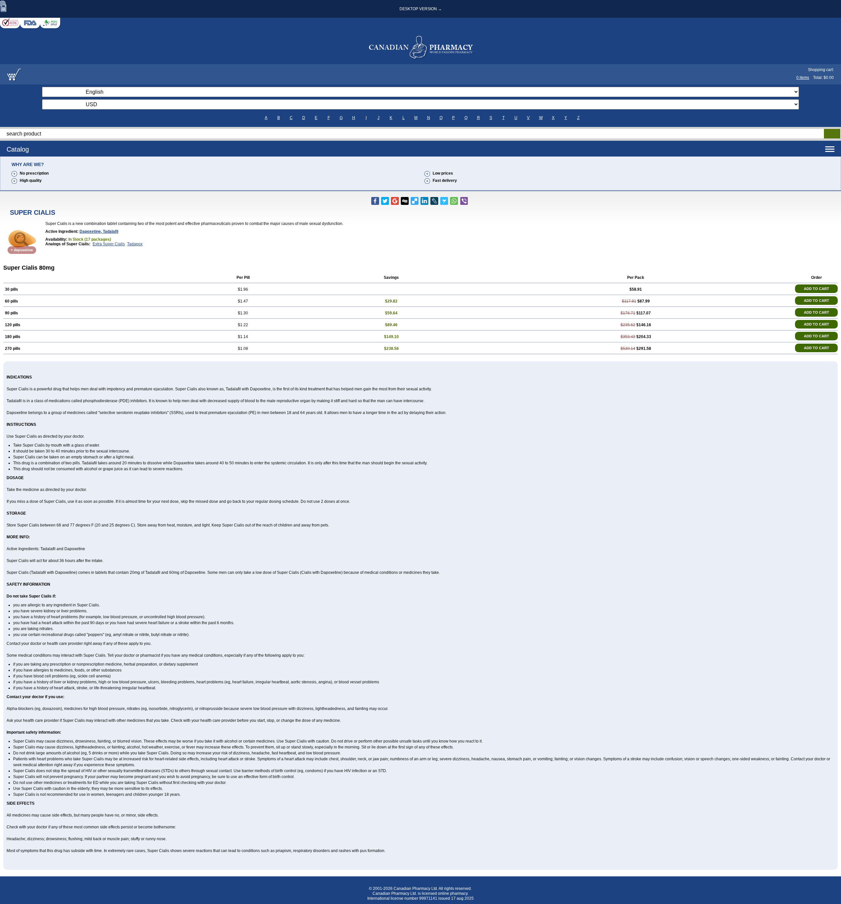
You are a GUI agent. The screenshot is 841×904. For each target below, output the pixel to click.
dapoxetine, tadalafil (99, 231)
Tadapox (135, 244)
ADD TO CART (816, 289)
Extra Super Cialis (109, 244)
